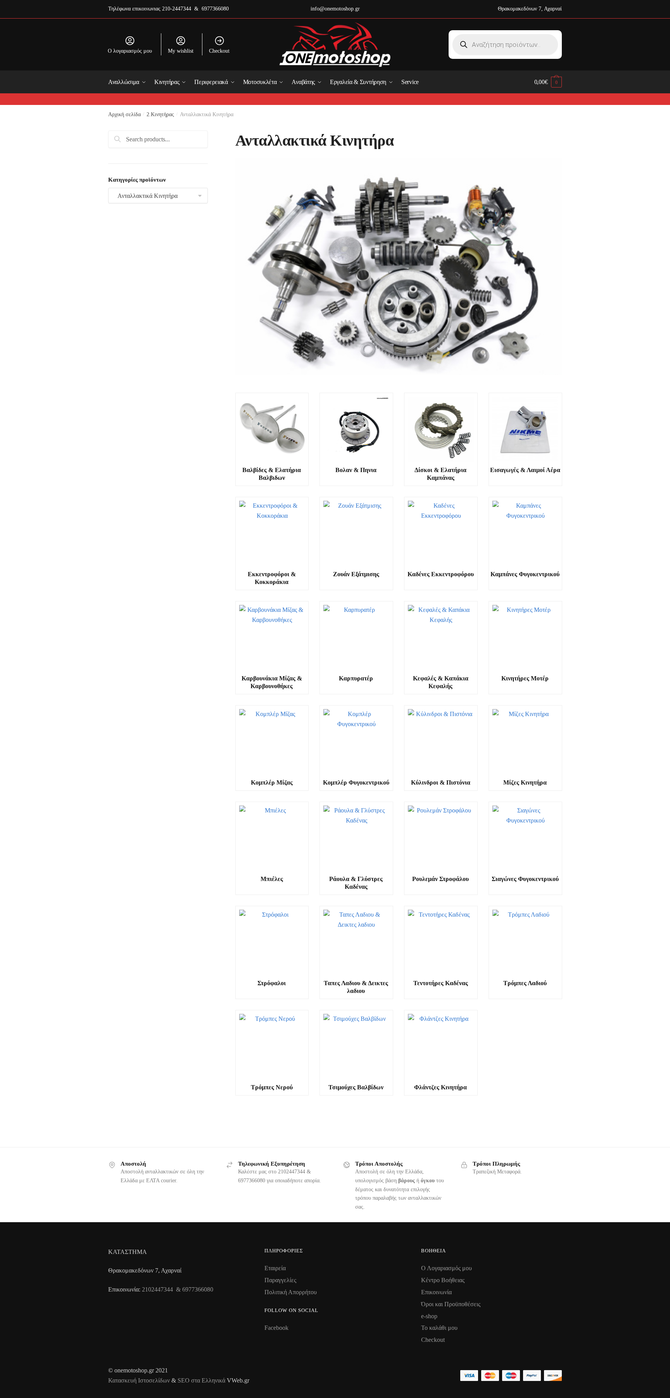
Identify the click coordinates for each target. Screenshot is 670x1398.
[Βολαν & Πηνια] (355, 429)
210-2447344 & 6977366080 (195, 9)
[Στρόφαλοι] (271, 943)
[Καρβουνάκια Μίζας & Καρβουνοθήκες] (271, 638)
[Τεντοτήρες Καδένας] (440, 943)
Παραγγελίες (280, 1280)
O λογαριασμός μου (130, 51)
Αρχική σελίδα (124, 114)
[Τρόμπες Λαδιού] (525, 943)
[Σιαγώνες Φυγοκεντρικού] (525, 838)
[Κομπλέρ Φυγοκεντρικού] (355, 742)
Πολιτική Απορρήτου (290, 1292)
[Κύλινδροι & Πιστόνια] (440, 742)
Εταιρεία (275, 1268)
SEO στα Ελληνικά (202, 1380)
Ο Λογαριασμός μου (446, 1268)
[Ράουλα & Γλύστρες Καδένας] (355, 838)
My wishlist (180, 51)
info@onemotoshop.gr (335, 9)
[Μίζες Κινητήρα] (525, 742)
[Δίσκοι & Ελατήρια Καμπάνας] (440, 429)
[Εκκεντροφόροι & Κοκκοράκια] (271, 534)
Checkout (219, 51)
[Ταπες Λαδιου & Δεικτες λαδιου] (355, 943)
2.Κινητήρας (160, 114)
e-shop (429, 1316)
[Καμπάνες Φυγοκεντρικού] (525, 534)
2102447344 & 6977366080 (177, 1289)
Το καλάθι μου (439, 1327)
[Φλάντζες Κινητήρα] (440, 1047)
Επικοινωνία (436, 1292)
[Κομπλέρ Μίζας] (271, 742)
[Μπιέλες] (271, 838)
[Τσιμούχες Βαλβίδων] (355, 1047)
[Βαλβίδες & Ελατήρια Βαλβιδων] (271, 429)
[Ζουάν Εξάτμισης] (355, 534)
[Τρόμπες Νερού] (271, 1047)
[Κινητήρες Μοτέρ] (525, 638)
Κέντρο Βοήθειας (443, 1280)
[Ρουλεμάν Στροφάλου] (440, 838)
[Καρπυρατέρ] (355, 638)
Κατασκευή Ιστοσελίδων (139, 1380)
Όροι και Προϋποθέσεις (450, 1304)
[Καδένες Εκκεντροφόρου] (440, 534)
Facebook (276, 1327)
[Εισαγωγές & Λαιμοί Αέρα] (525, 429)
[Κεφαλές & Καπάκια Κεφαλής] (440, 638)
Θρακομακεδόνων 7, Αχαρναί (530, 9)
